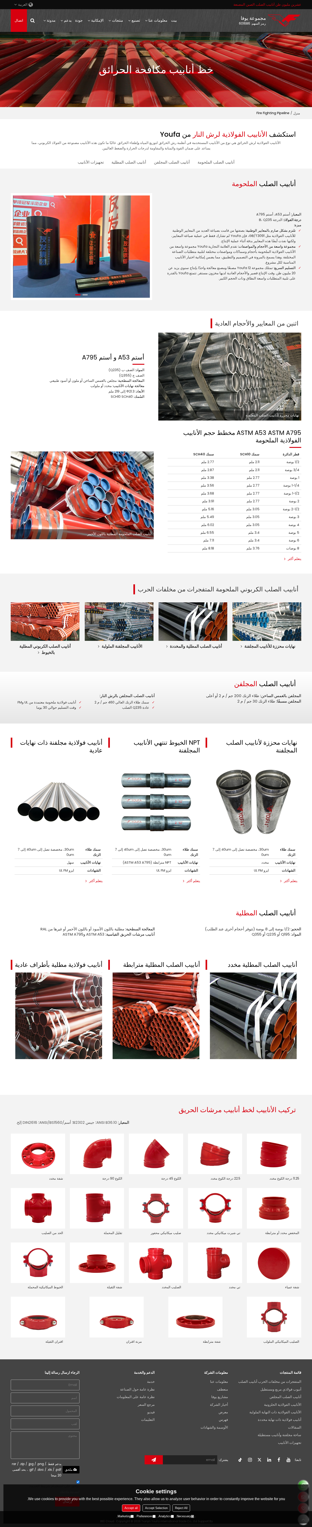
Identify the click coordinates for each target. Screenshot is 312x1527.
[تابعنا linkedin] (269, 1460)
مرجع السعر (146, 1404)
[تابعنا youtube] (288, 1460)
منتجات (117, 20)
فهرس (223, 1419)
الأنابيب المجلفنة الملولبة (122, 646)
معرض (223, 1412)
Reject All (181, 1508)
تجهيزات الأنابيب (289, 1442)
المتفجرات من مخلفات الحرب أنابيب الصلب (269, 1381)
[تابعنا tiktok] (240, 1460)
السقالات (294, 1427)
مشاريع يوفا (219, 1397)
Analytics (165, 1516)
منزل (296, 113)
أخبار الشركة (219, 1404)
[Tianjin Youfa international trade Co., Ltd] (284, 20)
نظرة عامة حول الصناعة (137, 1389)
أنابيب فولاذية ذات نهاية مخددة (279, 1419)
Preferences (145, 1516)
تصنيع (136, 20)
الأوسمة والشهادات (214, 1427)
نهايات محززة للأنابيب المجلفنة (269, 646)
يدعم (67, 20)
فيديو (151, 1412)
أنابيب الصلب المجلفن (285, 1397)
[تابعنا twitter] (259, 1460)
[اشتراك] (154, 1459)
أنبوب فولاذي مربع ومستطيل (280, 1389)
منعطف (222, 1389)
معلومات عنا (157, 20)
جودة (79, 20)
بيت (174, 20)
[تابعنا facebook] (279, 1460)
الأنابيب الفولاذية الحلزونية (282, 1404)
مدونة (51, 20)
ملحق (69, 1469)
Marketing (124, 1516)
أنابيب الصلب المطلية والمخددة (196, 646)
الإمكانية (97, 20)
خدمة (151, 1381)
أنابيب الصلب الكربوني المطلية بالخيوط (45, 649)
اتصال (19, 20)
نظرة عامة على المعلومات (136, 1397)
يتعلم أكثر (294, 559)
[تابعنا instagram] (250, 1460)
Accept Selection (156, 1508)
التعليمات (148, 1419)
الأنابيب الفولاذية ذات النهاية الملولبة (275, 1412)
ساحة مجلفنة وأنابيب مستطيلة (279, 1435)
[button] (85, 294)
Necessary (184, 1516)
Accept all (131, 1508)
